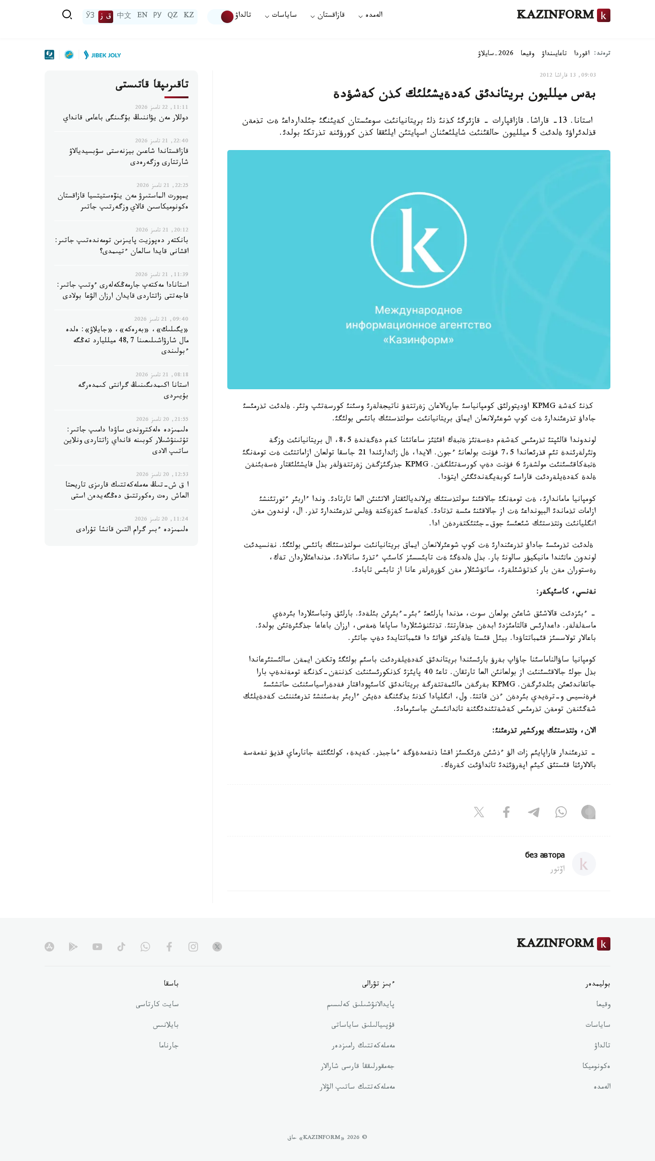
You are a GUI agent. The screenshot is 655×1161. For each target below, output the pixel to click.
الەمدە (602, 1088)
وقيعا (528, 54)
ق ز (105, 17)
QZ (172, 17)
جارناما (169, 1047)
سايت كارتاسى (157, 1005)
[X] (479, 814)
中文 (124, 17)
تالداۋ (243, 16)
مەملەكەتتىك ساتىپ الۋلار (357, 1088)
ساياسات (597, 1026)
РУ (157, 17)
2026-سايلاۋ (496, 54)
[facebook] (169, 947)
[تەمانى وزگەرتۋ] (221, 16)
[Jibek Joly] (100, 54)
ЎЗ (90, 17)
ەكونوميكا (596, 1067)
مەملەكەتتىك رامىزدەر (363, 1047)
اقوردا (581, 54)
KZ (189, 17)
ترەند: (602, 54)
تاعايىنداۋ (554, 54)
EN (142, 17)
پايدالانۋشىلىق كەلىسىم (361, 1005)
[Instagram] (588, 814)
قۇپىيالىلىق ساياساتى (363, 1026)
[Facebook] (506, 814)
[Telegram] (533, 814)
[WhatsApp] (561, 814)
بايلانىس (166, 1026)
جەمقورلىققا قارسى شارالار (358, 1067)
